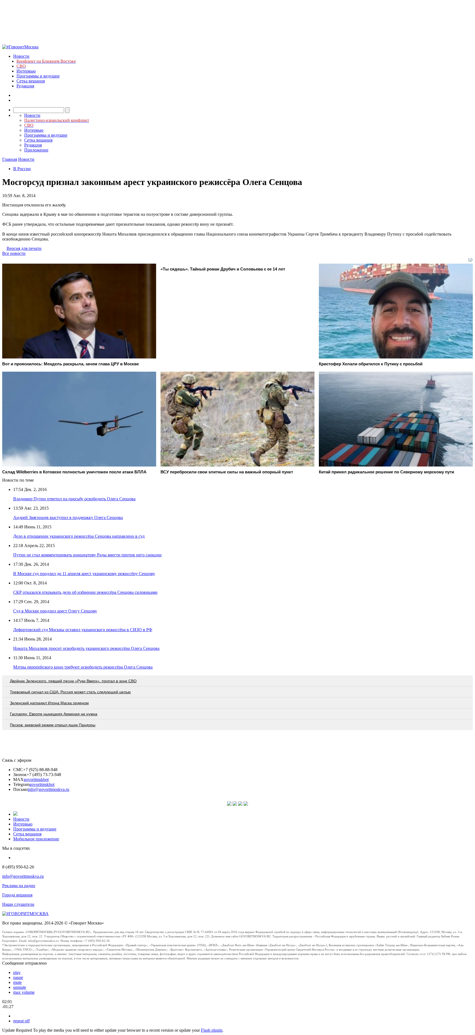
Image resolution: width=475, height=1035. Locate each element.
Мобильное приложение (36, 839)
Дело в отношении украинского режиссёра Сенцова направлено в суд (79, 536)
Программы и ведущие (38, 76)
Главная (9, 159)
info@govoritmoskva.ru (48, 789)
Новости (21, 56)
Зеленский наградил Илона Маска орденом (49, 703)
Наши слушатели (18, 904)
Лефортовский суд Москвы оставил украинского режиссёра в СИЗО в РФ (82, 629)
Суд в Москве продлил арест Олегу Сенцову (55, 611)
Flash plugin (211, 1030)
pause (18, 977)
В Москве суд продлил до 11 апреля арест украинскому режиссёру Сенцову (84, 573)
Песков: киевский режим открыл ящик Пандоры (52, 725)
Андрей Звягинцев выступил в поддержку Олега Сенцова (68, 517)
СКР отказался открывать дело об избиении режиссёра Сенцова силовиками (85, 592)
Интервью (26, 71)
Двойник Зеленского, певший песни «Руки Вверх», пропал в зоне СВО (73, 681)
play (17, 972)
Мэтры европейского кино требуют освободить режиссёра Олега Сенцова (83, 667)
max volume (24, 992)
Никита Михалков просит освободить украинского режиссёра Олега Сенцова (86, 648)
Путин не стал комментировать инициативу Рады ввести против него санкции (87, 555)
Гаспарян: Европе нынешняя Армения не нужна (53, 714)
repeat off (21, 1021)
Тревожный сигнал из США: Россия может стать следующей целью (70, 692)
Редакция (25, 86)
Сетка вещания (30, 81)
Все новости (14, 253)
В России (22, 168)
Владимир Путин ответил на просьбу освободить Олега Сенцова (74, 498)
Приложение (36, 150)
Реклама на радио (18, 885)
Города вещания (17, 895)
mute (17, 982)
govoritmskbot (36, 779)
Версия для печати (24, 248)
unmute (19, 987)
